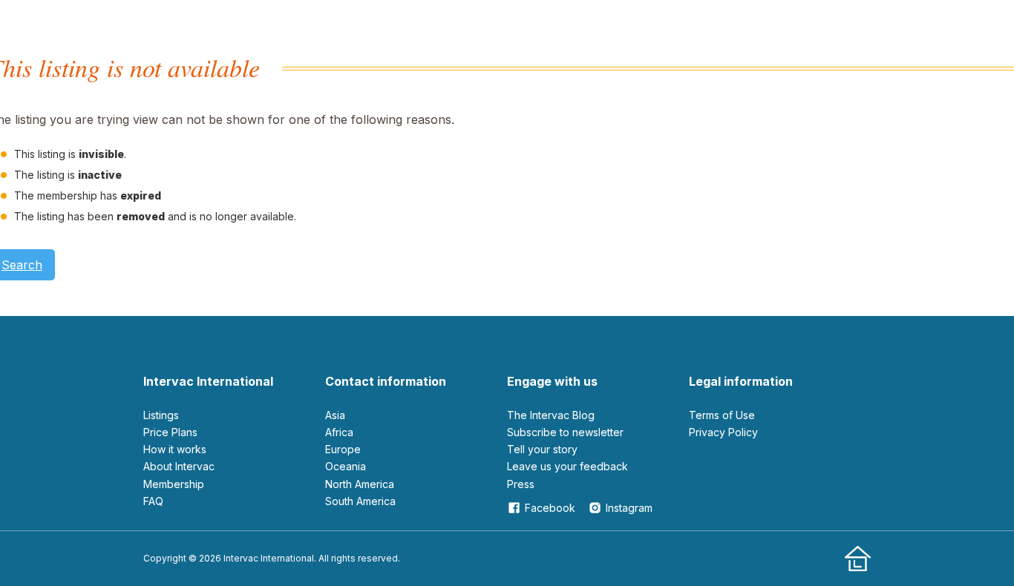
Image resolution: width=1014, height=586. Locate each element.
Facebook (550, 507)
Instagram (629, 507)
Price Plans (170, 432)
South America (360, 501)
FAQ (153, 501)
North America (359, 484)
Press (520, 484)
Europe (343, 449)
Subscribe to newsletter (565, 432)
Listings (161, 415)
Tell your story (542, 449)
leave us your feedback (567, 466)
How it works (174, 449)
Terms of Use (722, 415)
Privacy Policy (723, 432)
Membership (173, 484)
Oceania (345, 466)
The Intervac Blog (551, 415)
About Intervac (179, 466)
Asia (335, 415)
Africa (339, 432)
